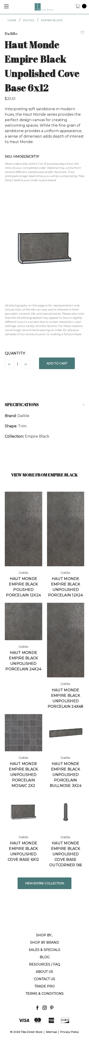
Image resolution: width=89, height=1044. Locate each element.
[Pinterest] (51, 1007)
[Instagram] (44, 1007)
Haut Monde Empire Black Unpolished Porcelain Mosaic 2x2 (23, 775)
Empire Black (51, 20)
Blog (45, 957)
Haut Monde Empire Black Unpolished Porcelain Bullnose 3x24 (65, 775)
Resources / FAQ (44, 964)
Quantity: (15, 353)
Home (12, 20)
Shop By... (44, 935)
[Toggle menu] (6, 6)
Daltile (28, 20)
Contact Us (44, 979)
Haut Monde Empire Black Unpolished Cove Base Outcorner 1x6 (65, 854)
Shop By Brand (44, 942)
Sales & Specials (44, 950)
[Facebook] (37, 1007)
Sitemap (51, 1032)
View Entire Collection (44, 883)
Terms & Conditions (45, 994)
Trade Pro (44, 986)
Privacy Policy (69, 1032)
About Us (44, 972)
